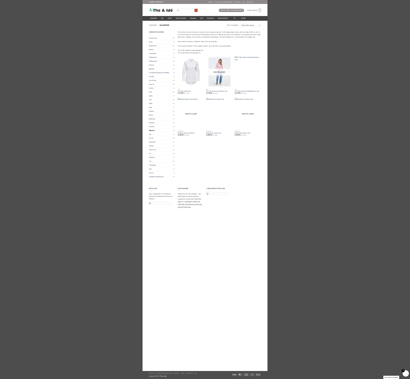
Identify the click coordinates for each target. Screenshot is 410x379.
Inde (150, 92)
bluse (151, 42)
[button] (231, 10)
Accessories (181, 18)
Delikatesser (153, 61)
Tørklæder (152, 165)
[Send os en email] (260, 2)
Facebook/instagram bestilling (159, 72)
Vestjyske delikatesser (156, 176)
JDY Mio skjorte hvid (184, 91)
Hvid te (151, 88)
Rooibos (151, 126)
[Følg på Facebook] (256, 2)
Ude (150, 169)
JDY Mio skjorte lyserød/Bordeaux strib (247, 91)
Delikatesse (153, 57)
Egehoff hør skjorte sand (242, 133)
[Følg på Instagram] (258, 2)
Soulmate (152, 142)
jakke (150, 96)
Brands (193, 18)
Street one (152, 149)
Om (244, 2)
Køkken (151, 111)
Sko (201, 18)
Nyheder (153, 18)
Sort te (151, 138)
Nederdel (152, 119)
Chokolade (152, 53)
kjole (150, 107)
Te (235, 18)
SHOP (170, 18)
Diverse (151, 65)
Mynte (151, 115)
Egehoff (210, 18)
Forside (153, 25)
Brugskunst (223, 18)
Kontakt (210, 2)
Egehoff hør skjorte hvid (213, 133)
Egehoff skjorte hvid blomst (186, 133)
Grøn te (151, 84)
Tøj (162, 18)
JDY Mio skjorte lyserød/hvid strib (216, 91)
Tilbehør (151, 157)
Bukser (151, 49)
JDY (150, 99)
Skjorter (152, 130)
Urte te (151, 173)
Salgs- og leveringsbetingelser (224, 2)
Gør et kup (152, 80)
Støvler (151, 146)
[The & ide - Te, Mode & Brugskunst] (161, 10)
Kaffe (243, 18)
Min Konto (238, 2)
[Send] (196, 10)
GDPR (182, 373)
